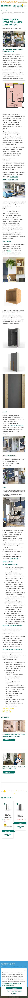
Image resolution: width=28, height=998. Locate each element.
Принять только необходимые (14, 991)
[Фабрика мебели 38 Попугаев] (5, 6)
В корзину (7, 831)
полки (9, 251)
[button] (18, 6)
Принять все (14, 988)
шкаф (11, 315)
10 (14, 793)
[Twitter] (10, 711)
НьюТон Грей (14, 176)
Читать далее (8, 740)
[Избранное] (14, 6)
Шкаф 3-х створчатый (20, 816)
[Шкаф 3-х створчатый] (20, 806)
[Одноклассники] (7, 711)
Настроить (14, 994)
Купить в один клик (7, 835)
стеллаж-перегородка (16, 425)
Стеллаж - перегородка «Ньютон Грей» (8, 816)
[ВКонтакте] (4, 711)
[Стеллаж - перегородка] (8, 806)
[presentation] (1, 791)
